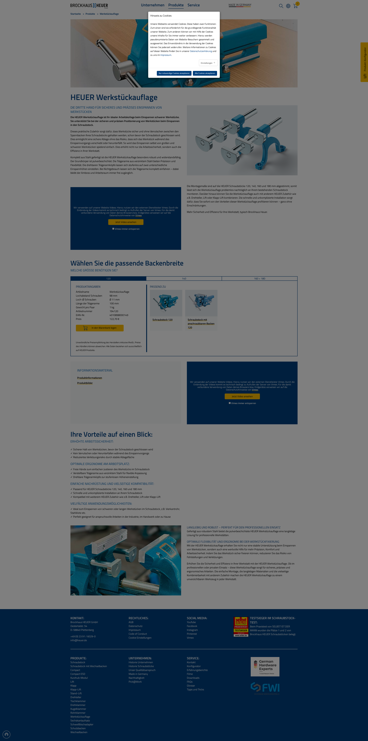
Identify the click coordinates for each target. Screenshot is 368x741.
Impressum (165, 55)
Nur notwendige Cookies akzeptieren (174, 73)
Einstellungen (207, 63)
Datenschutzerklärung (201, 51)
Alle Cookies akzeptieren (205, 73)
